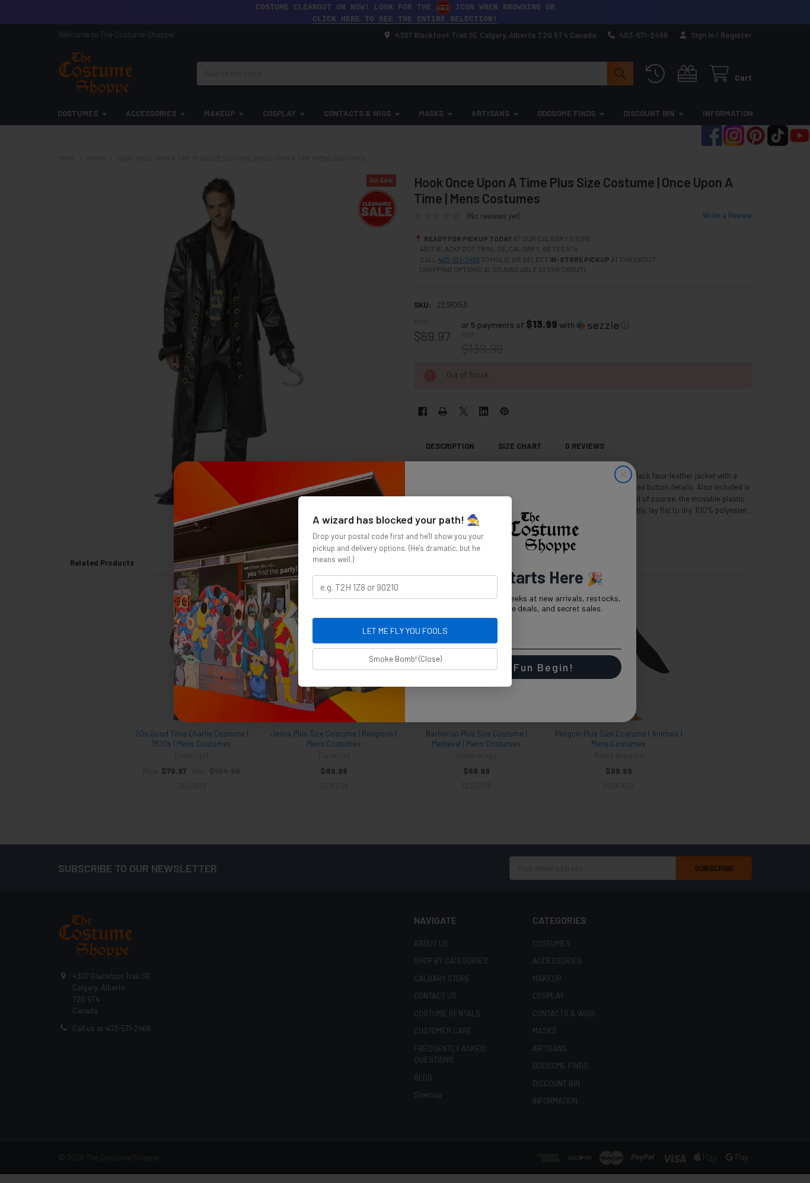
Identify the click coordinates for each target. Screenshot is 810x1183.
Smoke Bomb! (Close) (405, 659)
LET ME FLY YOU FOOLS (405, 631)
